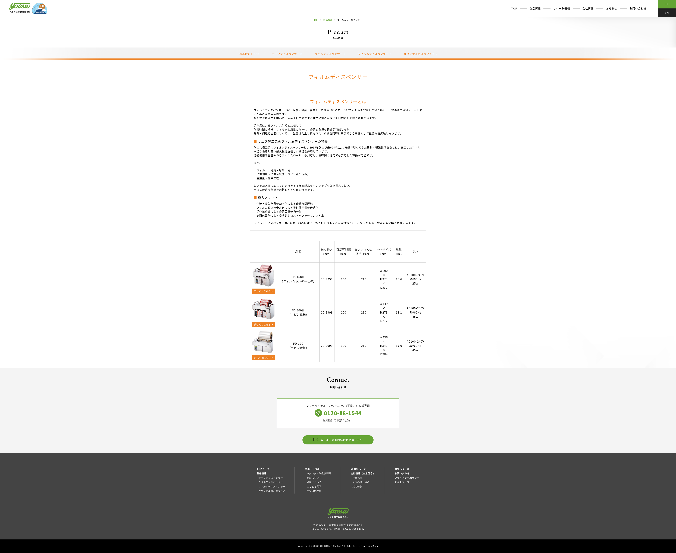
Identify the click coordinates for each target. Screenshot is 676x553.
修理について (314, 482)
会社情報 (588, 8)
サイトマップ (402, 482)
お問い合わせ (638, 8)
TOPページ (263, 469)
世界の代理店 (314, 490)
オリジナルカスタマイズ (272, 490)
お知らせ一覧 (402, 469)
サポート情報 (561, 8)
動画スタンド (314, 477)
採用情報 (357, 486)
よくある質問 (314, 486)
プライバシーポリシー (407, 477)
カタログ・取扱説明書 (319, 473)
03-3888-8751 (325, 528)
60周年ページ (358, 469)
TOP (514, 8)
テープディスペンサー (270, 477)
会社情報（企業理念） (363, 473)
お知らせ (611, 8)
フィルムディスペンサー (272, 486)
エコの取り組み (361, 482)
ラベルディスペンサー (270, 482)
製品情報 (535, 8)
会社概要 (357, 477)
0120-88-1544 (343, 413)
